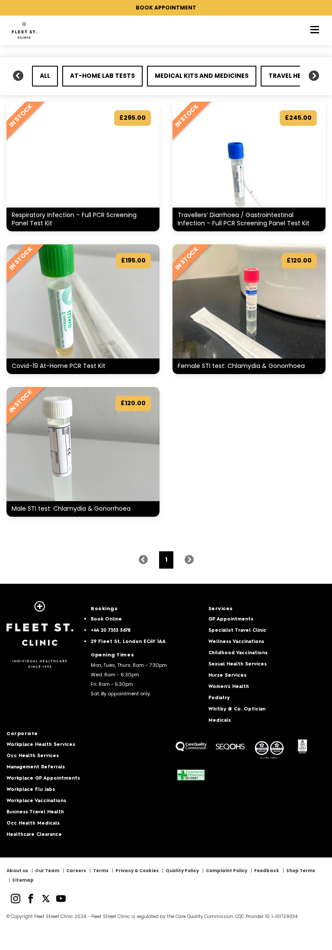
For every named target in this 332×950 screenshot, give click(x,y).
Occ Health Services (32, 756)
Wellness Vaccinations (236, 642)
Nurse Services (227, 675)
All (45, 75)
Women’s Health (228, 687)
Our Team (47, 870)
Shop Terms (300, 870)
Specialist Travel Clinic (237, 630)
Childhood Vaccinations (238, 653)
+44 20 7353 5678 (111, 630)
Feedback (266, 870)
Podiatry (219, 698)
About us (17, 870)
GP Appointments (230, 619)
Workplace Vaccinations (36, 801)
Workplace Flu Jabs (30, 789)
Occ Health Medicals (33, 823)
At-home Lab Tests (102, 75)
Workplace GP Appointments (43, 778)
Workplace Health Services (40, 744)
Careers (76, 870)
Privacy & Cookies (137, 870)
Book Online (106, 619)
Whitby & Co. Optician (236, 709)
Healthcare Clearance (34, 834)
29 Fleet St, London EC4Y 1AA (128, 642)
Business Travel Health (35, 812)
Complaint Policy (226, 870)
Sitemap (23, 880)
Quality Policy (182, 870)
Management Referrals (35, 767)
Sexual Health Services (237, 664)
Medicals (219, 720)
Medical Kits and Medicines (202, 75)
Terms (101, 870)
